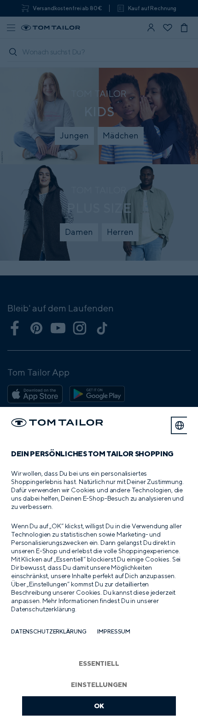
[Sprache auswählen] (179, 425)
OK (99, 706)
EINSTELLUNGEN (99, 684)
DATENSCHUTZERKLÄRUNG (48, 631)
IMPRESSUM (113, 631)
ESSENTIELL (99, 663)
